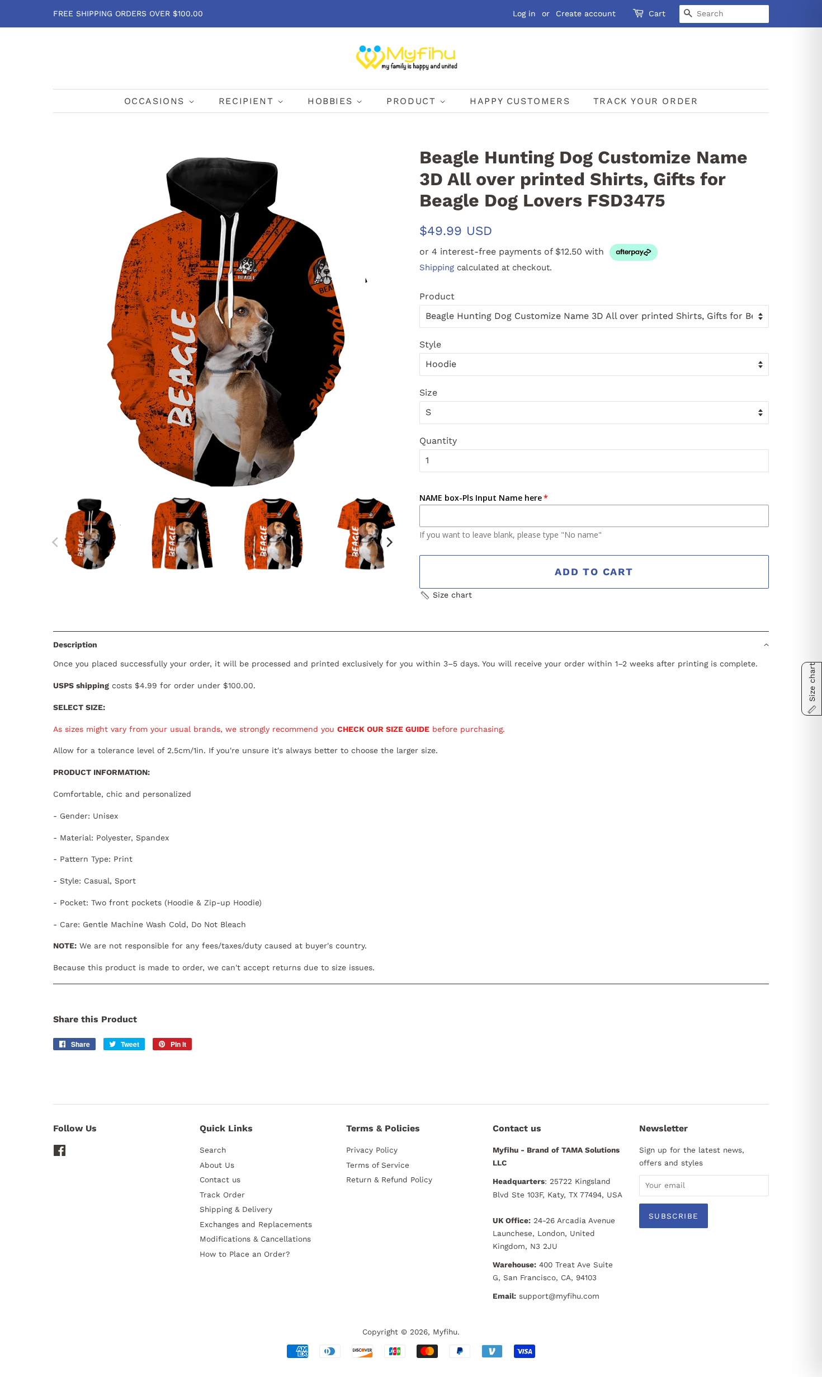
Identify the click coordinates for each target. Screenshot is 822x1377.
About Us (217, 1164)
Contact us (220, 1179)
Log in (524, 13)
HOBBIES (332, 101)
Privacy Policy (372, 1149)
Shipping (436, 267)
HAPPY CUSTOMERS (520, 101)
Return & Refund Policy (389, 1179)
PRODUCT (413, 101)
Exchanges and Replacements (256, 1224)
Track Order (222, 1194)
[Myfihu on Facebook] (59, 1152)
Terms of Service (377, 1164)
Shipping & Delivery (236, 1209)
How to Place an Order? (245, 1253)
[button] (445, 595)
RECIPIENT (248, 101)
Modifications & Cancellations (255, 1238)
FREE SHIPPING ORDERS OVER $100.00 (128, 13)
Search (213, 1149)
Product (437, 296)
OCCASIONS (156, 101)
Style (430, 344)
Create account (586, 13)
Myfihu (445, 1331)
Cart (657, 13)
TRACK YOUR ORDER (645, 101)
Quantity (438, 440)
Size (428, 392)
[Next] (388, 542)
